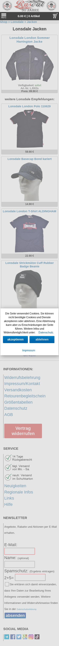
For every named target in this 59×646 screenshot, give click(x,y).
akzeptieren (15, 339)
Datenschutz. (46, 332)
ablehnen (42, 339)
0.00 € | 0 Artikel (29, 16)
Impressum (28, 350)
